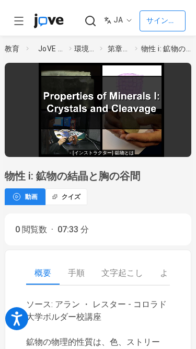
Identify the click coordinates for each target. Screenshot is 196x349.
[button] (188, 72)
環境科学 (85, 48)
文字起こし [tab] (122, 273)
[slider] (62, 146)
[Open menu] (18, 21)
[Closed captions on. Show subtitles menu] (180, 146)
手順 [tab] (76, 273)
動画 (31, 196)
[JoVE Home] (48, 21)
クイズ (71, 196)
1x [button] (160, 145)
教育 (12, 48)
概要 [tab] (42, 273)
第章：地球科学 (119, 48)
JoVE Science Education (51, 48)
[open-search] (90, 21)
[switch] (115, 146)
